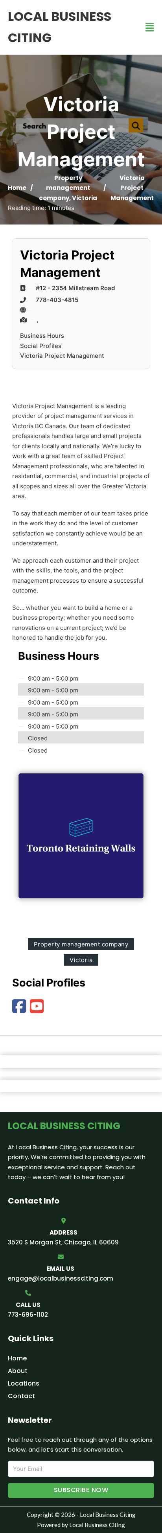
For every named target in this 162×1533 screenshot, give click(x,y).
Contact (21, 1395)
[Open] (149, 27)
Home (17, 188)
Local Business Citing (59, 26)
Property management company (64, 188)
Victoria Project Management (62, 355)
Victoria (84, 198)
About (18, 1370)
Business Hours (42, 335)
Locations (23, 1383)
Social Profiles (40, 346)
